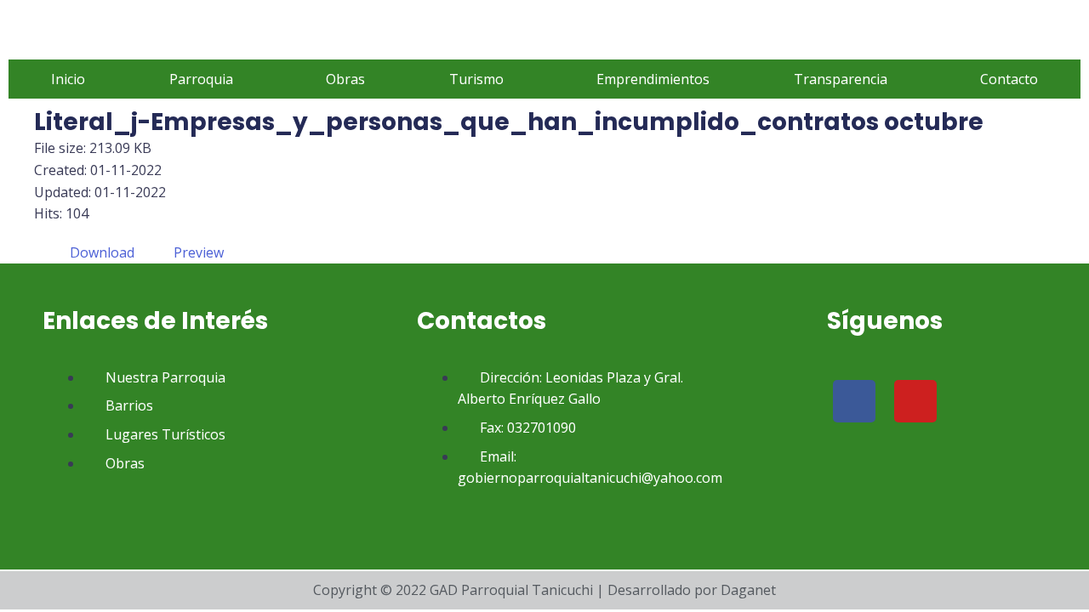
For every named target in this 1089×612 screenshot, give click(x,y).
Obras (345, 79)
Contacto (1009, 79)
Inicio (68, 79)
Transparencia (840, 79)
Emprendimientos (653, 79)
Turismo (476, 79)
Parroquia (201, 79)
